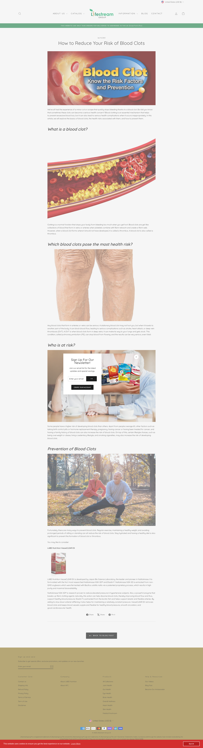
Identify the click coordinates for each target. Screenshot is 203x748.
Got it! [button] (191, 744)
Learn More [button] (75, 744)
